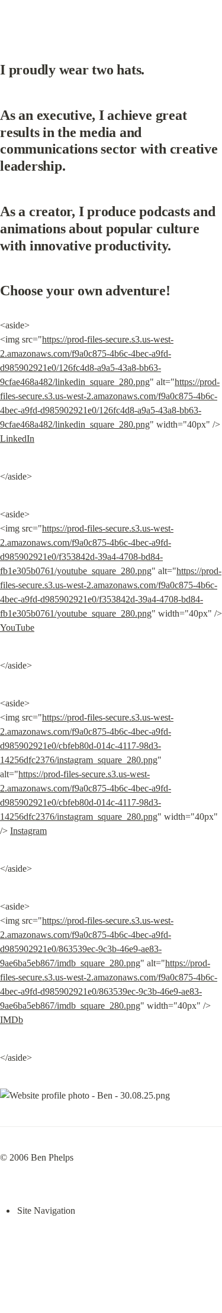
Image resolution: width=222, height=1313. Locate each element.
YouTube (17, 628)
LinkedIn (17, 439)
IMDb (11, 1020)
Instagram (28, 831)
